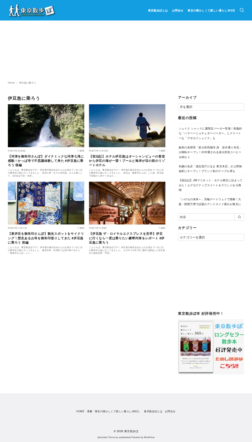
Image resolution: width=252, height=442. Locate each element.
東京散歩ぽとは (158, 10)
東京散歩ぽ (131, 431)
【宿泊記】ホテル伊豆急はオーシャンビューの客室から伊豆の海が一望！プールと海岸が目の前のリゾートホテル (127, 160)
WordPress (149, 437)
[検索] (241, 10)
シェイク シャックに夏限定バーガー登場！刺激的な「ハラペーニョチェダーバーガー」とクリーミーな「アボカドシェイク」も (210, 133)
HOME (80, 411)
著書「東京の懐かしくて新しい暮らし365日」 (114, 411)
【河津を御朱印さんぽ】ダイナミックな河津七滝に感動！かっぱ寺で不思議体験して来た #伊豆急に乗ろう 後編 (46, 160)
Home (11, 82)
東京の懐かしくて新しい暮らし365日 (211, 10)
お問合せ (177, 10)
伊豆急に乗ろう (27, 82)
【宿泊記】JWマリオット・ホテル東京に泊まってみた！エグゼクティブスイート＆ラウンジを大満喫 (211, 185)
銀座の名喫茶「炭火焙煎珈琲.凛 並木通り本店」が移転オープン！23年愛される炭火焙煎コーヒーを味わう (210, 152)
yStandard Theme (106, 437)
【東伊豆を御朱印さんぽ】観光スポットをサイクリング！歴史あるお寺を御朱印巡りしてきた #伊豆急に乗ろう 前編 (46, 238)
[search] (239, 217)
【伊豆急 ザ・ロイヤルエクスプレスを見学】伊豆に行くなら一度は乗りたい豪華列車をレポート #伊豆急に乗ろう (127, 238)
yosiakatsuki (125, 437)
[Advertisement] (126, 50)
